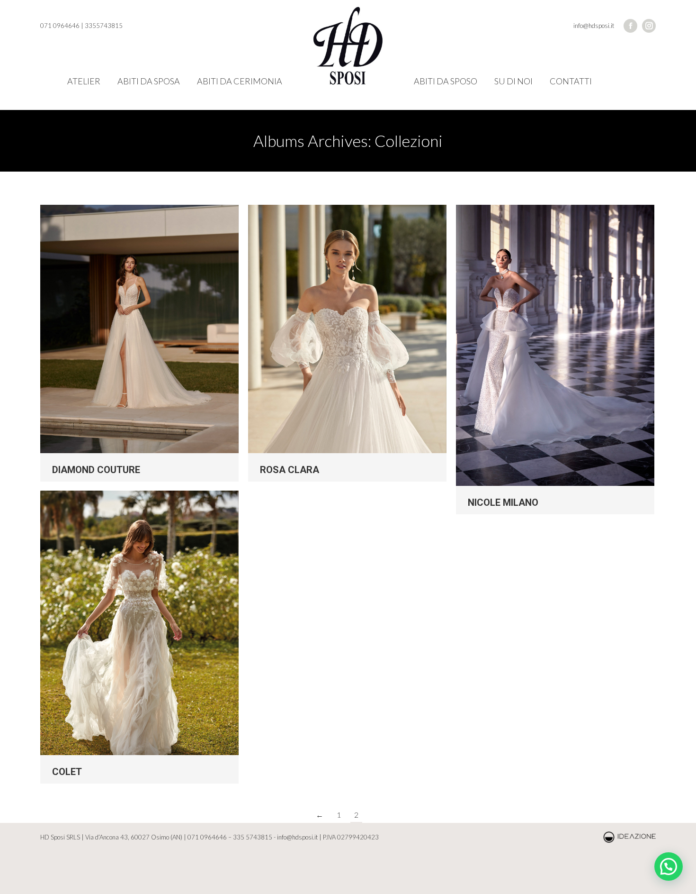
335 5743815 (252, 837)
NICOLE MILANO (503, 502)
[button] (668, 866)
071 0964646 (207, 837)
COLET (67, 771)
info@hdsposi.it (297, 837)
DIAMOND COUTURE (96, 469)
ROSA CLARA (289, 469)
